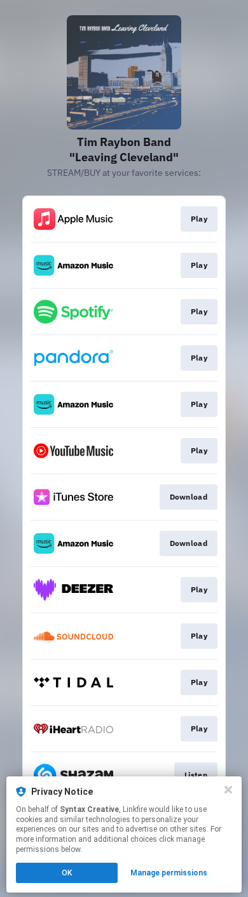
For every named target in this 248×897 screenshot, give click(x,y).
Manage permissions (168, 872)
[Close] (228, 790)
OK (67, 872)
